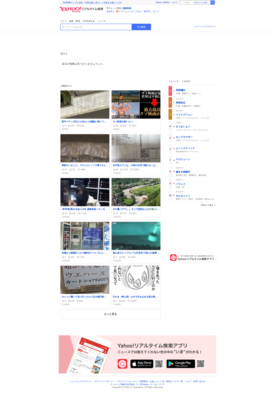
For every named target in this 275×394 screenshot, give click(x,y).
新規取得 (127, 8)
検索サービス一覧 (174, 381)
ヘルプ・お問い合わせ (195, 381)
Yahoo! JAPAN (162, 2)
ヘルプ (174, 2)
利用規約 (143, 381)
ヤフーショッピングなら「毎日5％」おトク (139, 11)
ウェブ (63, 21)
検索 (142, 27)
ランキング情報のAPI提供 (122, 384)
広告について (156, 381)
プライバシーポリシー (104, 381)
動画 (78, 21)
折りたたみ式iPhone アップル (202, 2)
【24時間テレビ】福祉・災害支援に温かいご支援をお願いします (92, 2)
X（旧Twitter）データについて (151, 384)
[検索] (213, 2)
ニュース (101, 21)
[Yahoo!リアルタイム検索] (82, 7)
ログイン (110, 11)
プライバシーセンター (127, 381)
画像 (71, 21)
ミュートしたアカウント (205, 26)
